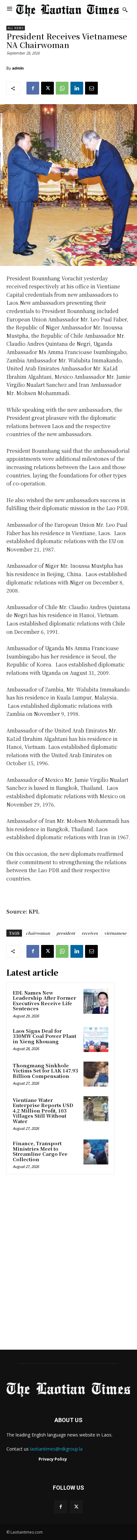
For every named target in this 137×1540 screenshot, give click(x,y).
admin (18, 68)
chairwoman (38, 933)
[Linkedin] (76, 88)
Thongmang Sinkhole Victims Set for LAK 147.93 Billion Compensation (45, 1070)
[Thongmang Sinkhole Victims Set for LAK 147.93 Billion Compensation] (95, 1074)
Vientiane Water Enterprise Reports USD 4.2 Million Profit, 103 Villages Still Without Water (43, 1110)
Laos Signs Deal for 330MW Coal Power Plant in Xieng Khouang (44, 1036)
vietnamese (115, 933)
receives (90, 933)
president (65, 933)
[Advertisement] (68, 1264)
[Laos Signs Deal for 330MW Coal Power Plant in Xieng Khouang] (95, 1039)
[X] (47, 88)
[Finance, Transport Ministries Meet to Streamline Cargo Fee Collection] (95, 1151)
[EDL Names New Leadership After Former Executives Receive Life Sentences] (95, 1001)
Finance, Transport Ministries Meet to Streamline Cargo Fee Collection (40, 1151)
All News (16, 28)
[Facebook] (32, 88)
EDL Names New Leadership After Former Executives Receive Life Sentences (44, 1000)
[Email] (91, 88)
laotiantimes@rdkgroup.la (56, 1449)
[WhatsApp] (62, 88)
